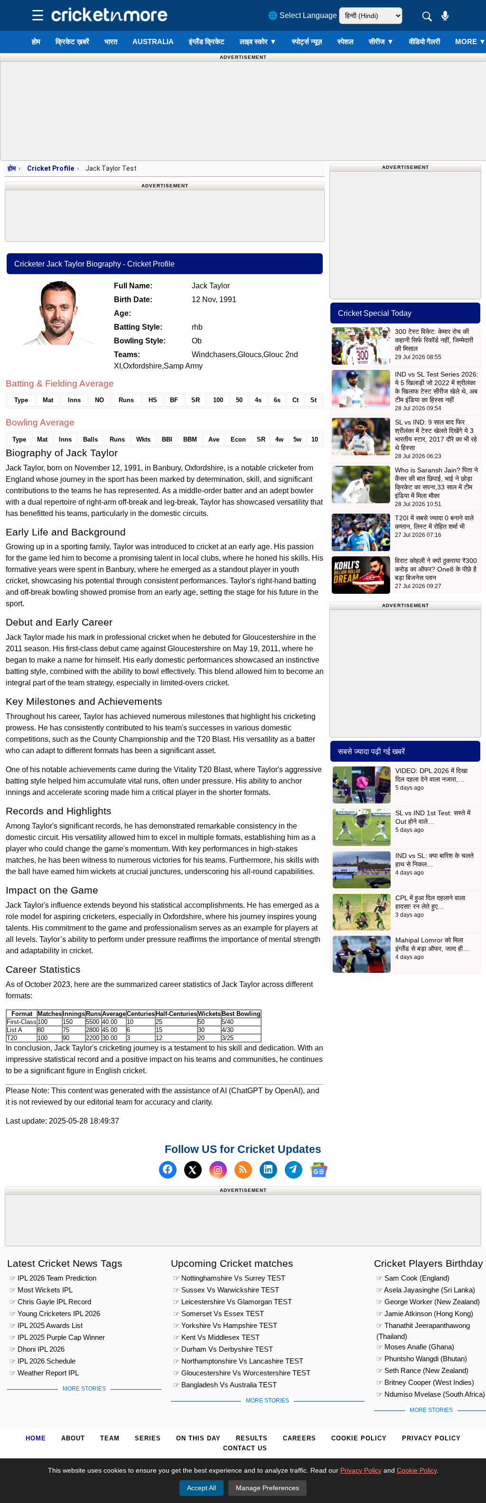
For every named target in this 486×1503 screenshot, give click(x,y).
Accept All (201, 1488)
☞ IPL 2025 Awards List (46, 1325)
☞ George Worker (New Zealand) (428, 1302)
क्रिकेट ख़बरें (72, 41)
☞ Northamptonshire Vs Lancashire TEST (238, 1361)
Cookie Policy (359, 1438)
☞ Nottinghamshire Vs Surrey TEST (229, 1278)
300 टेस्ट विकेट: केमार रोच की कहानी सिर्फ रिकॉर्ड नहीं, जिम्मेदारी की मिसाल (434, 340)
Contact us (245, 1448)
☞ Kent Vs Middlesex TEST (216, 1337)
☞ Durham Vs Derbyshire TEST (223, 1349)
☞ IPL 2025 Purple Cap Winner (57, 1337)
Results (252, 1438)
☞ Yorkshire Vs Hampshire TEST (225, 1325)
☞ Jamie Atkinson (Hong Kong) (424, 1313)
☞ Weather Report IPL (44, 1373)
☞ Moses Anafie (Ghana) (415, 1347)
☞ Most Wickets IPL (41, 1290)
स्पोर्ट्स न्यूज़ (307, 41)
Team (110, 1438)
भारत (110, 41)
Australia (153, 41)
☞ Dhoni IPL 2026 (37, 1349)
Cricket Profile (50, 168)
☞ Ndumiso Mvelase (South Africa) (430, 1394)
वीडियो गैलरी (424, 41)
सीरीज (381, 41)
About (73, 1438)
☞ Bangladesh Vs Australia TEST (225, 1385)
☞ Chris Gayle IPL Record (50, 1302)
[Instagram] (218, 1170)
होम (36, 41)
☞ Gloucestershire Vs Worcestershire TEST (241, 1373)
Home (36, 1438)
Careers (299, 1438)
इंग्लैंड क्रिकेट (206, 41)
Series (148, 1438)
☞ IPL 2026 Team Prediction (52, 1278)
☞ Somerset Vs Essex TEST (218, 1313)
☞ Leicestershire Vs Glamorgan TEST (232, 1302)
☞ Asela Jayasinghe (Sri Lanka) (425, 1290)
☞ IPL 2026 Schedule (42, 1361)
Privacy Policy (431, 1438)
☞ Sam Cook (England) (412, 1278)
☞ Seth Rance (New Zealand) (422, 1370)
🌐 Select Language (302, 15)
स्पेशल (345, 41)
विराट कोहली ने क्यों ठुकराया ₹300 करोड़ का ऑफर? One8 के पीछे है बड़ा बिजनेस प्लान (436, 569)
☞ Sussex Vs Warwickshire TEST (226, 1290)
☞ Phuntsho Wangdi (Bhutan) (421, 1359)
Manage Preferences (267, 1488)
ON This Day (198, 1438)
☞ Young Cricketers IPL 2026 (54, 1313)
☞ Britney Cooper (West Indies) (425, 1382)
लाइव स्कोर (258, 41)
